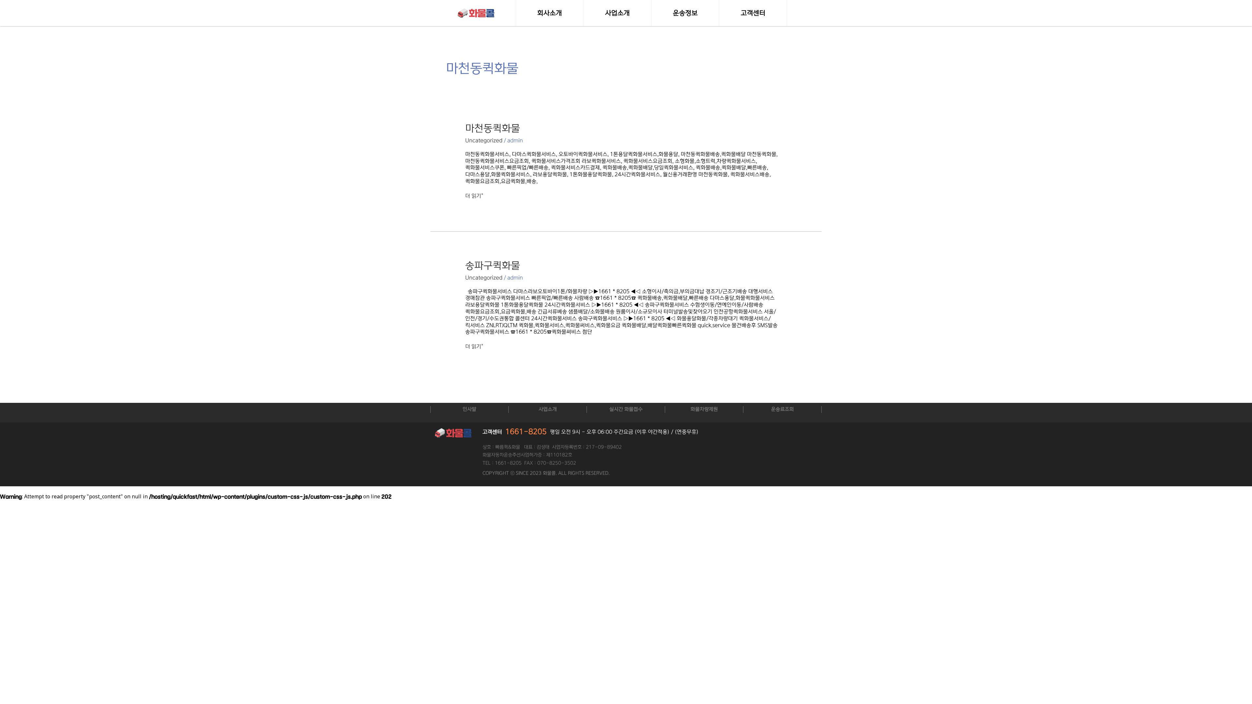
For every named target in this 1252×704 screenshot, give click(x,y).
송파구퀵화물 (492, 265)
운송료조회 (782, 409)
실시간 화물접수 (626, 409)
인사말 (469, 409)
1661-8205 (526, 432)
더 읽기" (474, 196)
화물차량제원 (704, 409)
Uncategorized (483, 140)
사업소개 (548, 409)
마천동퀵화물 (492, 128)
